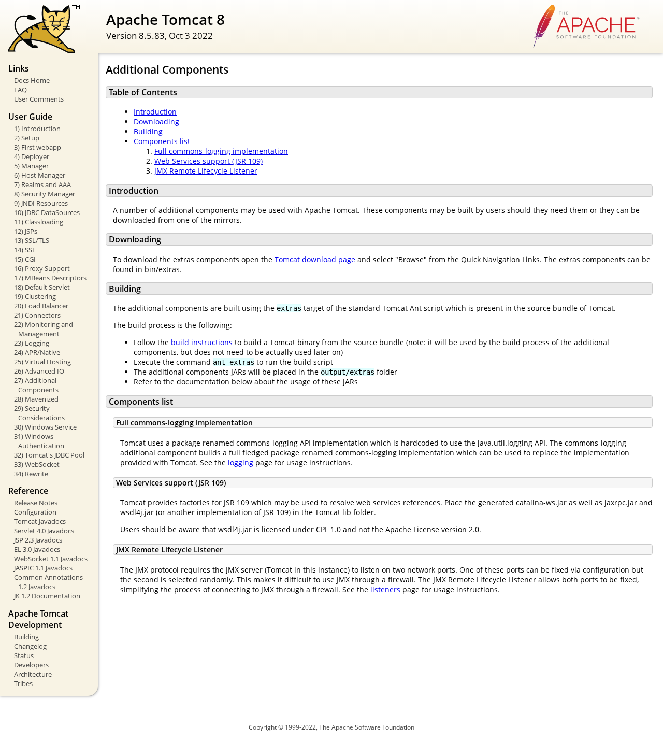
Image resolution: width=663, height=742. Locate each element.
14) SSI (24, 249)
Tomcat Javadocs (40, 521)
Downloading (156, 121)
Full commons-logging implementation (221, 151)
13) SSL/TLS (31, 240)
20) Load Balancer (41, 305)
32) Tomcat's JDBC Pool (49, 455)
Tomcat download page (315, 259)
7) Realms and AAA (42, 184)
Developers (31, 664)
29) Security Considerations (39, 413)
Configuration (35, 512)
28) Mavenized (36, 399)
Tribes (23, 683)
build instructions (202, 342)
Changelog (30, 646)
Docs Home (32, 80)
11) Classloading (38, 221)
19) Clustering (35, 296)
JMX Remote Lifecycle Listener (205, 171)
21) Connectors (37, 315)
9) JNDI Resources (41, 203)
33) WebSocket (37, 464)
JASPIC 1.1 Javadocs (43, 568)
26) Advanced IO (39, 371)
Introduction (155, 112)
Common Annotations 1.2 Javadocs (48, 582)
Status (24, 655)
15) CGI (25, 259)
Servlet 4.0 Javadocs (44, 530)
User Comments (39, 99)
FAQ (20, 89)
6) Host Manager (39, 175)
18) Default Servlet (42, 287)
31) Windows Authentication (39, 441)
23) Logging (31, 343)
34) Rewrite (31, 473)
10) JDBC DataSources (47, 212)
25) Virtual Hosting (42, 361)
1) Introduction (37, 128)
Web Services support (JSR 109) (208, 161)
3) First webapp (37, 147)
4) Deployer (31, 156)
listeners (385, 589)
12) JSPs (25, 231)
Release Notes (35, 502)
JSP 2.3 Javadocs (38, 540)
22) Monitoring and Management (43, 329)
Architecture (33, 674)
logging (240, 462)
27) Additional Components (36, 385)
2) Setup (26, 137)
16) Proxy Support (42, 268)
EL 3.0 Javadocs (37, 549)
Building (26, 636)
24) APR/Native (37, 352)
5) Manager (31, 165)
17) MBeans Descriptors (50, 277)
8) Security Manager (44, 193)
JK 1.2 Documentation (47, 596)
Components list (162, 141)
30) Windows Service (45, 427)
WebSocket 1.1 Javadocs (51, 558)
